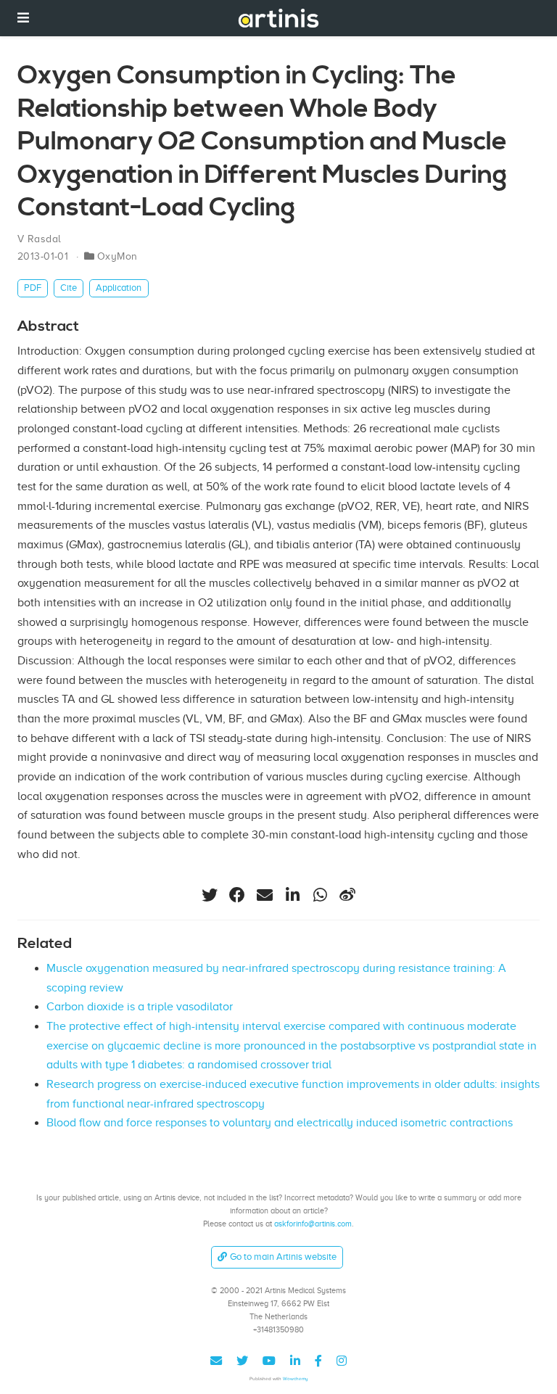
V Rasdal (39, 239)
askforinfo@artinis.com (313, 1223)
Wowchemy (295, 1378)
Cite (68, 287)
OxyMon (117, 256)
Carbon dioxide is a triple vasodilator (139, 1006)
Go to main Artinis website (283, 1256)
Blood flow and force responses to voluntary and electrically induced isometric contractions (279, 1122)
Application (118, 287)
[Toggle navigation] (23, 18)
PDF (32, 287)
